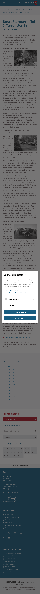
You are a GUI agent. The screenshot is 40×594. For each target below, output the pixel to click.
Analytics (11, 305)
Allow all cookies (20, 312)
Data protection (8, 290)
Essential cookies (14, 299)
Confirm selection (20, 318)
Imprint (17, 290)
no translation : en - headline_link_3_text (15, 293)
